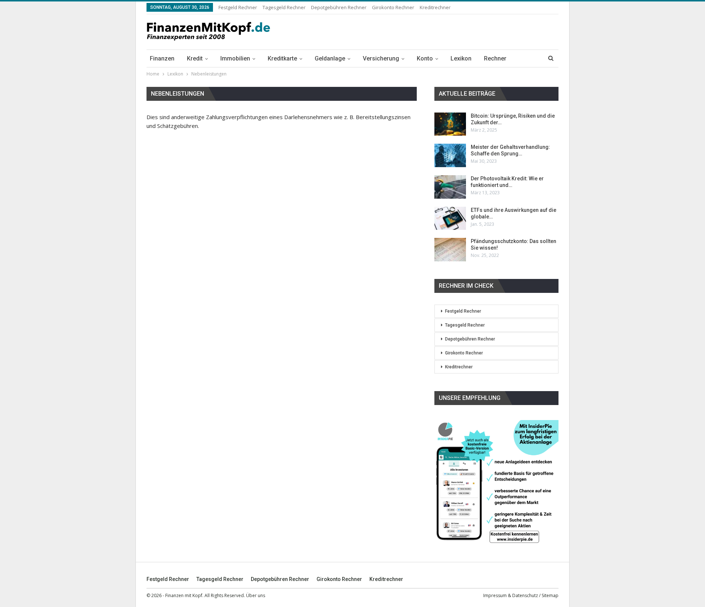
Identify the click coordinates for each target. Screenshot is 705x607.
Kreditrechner (435, 7)
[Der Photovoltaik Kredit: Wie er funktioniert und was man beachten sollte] (450, 187)
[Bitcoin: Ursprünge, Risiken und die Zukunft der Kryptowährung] (450, 124)
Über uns (255, 595)
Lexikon (461, 58)
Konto (425, 58)
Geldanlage (330, 58)
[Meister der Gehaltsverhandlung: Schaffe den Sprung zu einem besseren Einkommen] (450, 155)
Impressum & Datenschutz (510, 595)
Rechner (495, 58)
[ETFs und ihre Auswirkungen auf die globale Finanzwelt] (450, 218)
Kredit (195, 58)
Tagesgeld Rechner (284, 7)
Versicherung (381, 58)
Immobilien (235, 58)
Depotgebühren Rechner (338, 7)
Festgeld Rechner (237, 7)
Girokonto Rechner (393, 7)
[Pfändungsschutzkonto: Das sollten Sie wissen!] (450, 249)
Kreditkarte (282, 58)
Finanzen (162, 58)
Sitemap (550, 595)
